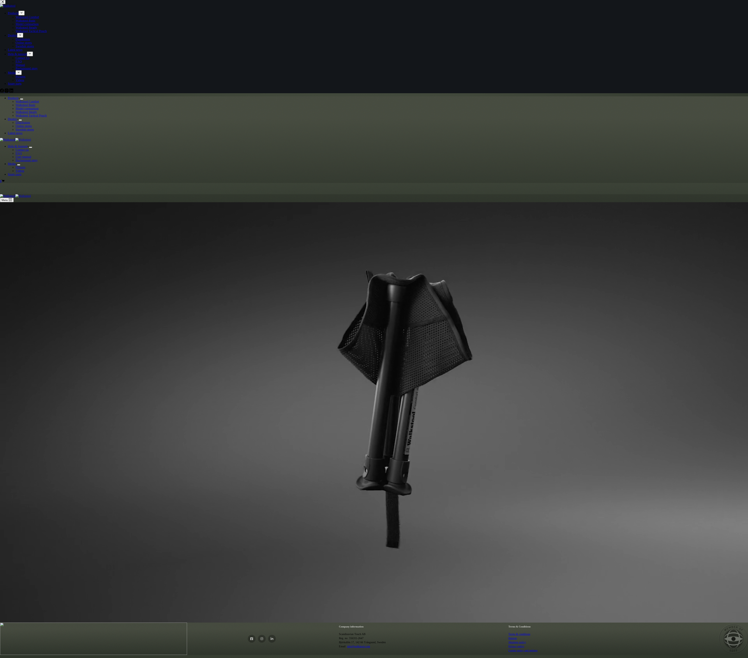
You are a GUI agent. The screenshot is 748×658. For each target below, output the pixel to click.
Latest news (15, 133)
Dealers (12, 119)
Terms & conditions (519, 634)
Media (12, 163)
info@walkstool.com (358, 646)
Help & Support (17, 146)
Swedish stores (25, 129)
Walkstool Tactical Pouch (31, 115)
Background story (27, 160)
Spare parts (14, 174)
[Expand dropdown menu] (21, 99)
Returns (512, 638)
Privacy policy (516, 646)
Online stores (24, 126)
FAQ (19, 153)
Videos (20, 170)
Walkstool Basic (25, 105)
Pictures (20, 167)
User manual (23, 156)
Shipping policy (517, 642)
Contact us (22, 149)
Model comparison (27, 108)
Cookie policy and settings (522, 650)
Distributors (23, 122)
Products (13, 98)
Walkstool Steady (26, 112)
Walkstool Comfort (27, 101)
